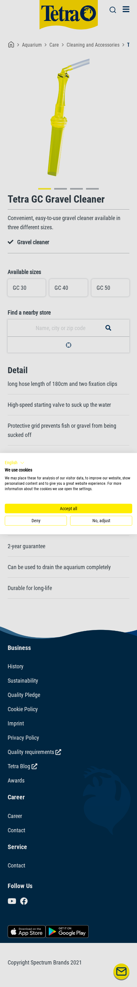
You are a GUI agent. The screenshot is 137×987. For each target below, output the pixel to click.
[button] (15, 462)
